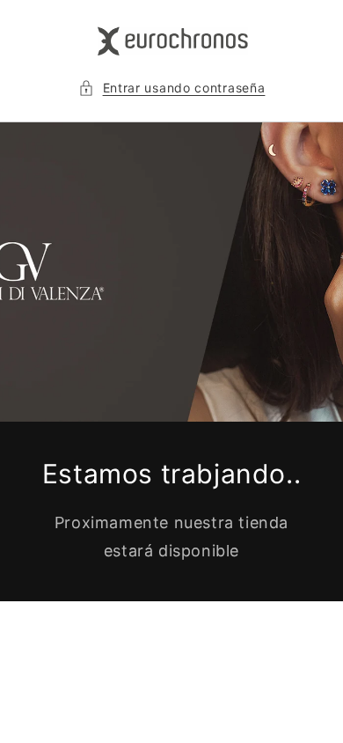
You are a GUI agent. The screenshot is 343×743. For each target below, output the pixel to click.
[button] (172, 88)
